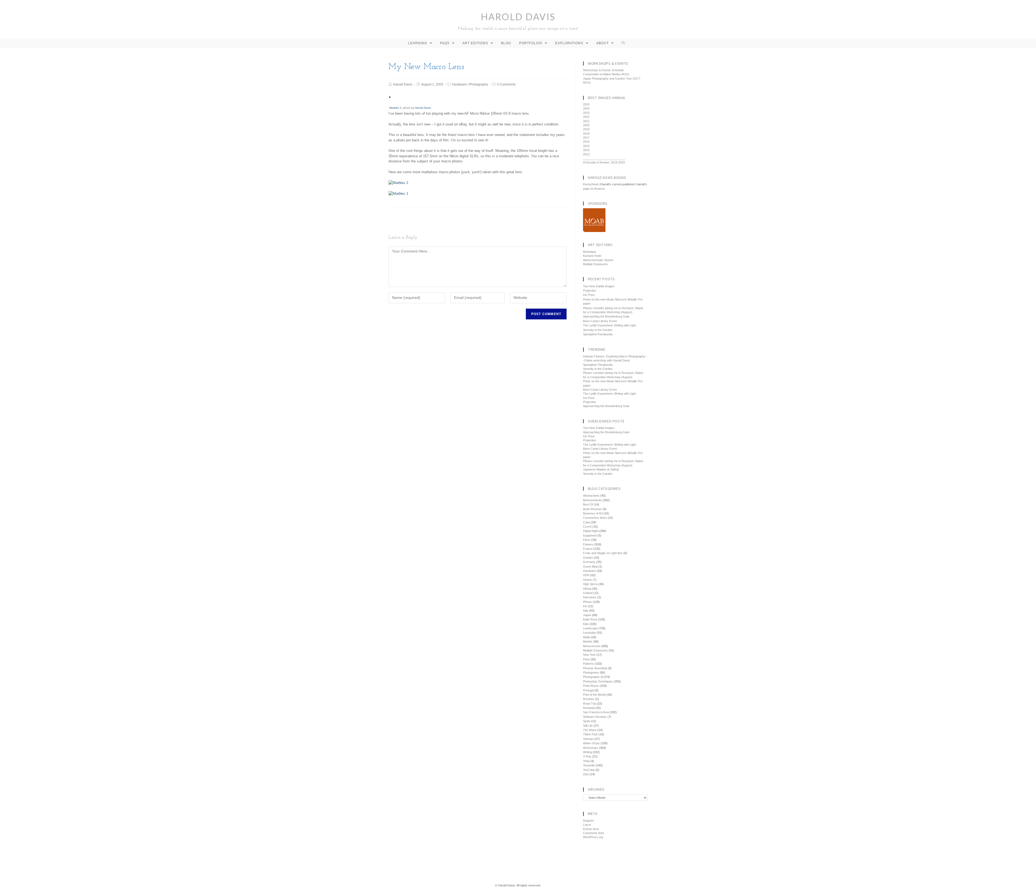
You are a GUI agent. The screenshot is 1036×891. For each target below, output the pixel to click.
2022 (586, 116)
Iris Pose (589, 294)
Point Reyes (591, 685)
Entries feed (591, 829)
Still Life (588, 725)
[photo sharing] (389, 97)
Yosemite (589, 765)
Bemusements (592, 500)
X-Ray (587, 756)
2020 (586, 125)
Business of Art (593, 513)
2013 (586, 154)
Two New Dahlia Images (599, 286)
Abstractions (591, 495)
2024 (586, 108)
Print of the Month (594, 694)
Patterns (588, 663)
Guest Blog (590, 566)
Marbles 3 (395, 107)
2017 (586, 137)
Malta (586, 637)
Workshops (590, 747)
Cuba (586, 522)
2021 (586, 121)
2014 (586, 150)
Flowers (588, 544)
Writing (587, 752)
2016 (586, 141)
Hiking (587, 588)
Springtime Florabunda (597, 334)
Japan (587, 615)
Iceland (587, 593)
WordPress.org (593, 837)
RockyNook (591, 184)
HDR (586, 575)
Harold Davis (518, 20)
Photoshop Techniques (598, 681)
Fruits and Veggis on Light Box (603, 553)
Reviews (588, 699)
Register (588, 820)
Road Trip (589, 703)
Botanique (589, 251)
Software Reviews (595, 716)
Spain (586, 721)
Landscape (590, 628)
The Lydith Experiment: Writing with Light (609, 325)
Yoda (586, 761)
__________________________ (604, 158)
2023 (586, 112)
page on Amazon (594, 188)
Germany (589, 562)
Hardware (459, 84)
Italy (585, 610)
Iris (585, 606)
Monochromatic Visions (598, 260)
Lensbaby (589, 632)
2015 (586, 146)
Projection (589, 290)
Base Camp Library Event (600, 321)
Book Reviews (592, 509)
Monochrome (591, 646)
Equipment (590, 535)
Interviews (590, 597)
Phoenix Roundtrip (595, 668)
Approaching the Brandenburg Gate (606, 316)
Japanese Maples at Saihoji (601, 469)
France (587, 548)
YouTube (589, 769)
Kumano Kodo (592, 255)
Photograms (591, 672)
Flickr (586, 539)
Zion (586, 774)
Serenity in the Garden (597, 330)
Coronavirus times (595, 517)
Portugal (588, 690)
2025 (586, 104)
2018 (586, 133)
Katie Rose (590, 619)
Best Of (588, 504)
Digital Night (590, 530)
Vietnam (588, 738)
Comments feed (593, 833)
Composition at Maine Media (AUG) (606, 74)
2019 (586, 129)
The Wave (590, 730)
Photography (478, 84)
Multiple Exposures (595, 264)
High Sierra (590, 584)
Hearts (587, 579)
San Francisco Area (596, 712)
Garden (588, 557)
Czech (587, 526)
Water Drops (591, 743)
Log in (587, 824)
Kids (586, 624)
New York (589, 654)
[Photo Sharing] (398, 182)
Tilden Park (590, 734)
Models (587, 641)
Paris (586, 659)
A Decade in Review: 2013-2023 (604, 162)
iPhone (587, 601)
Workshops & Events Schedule (603, 70)
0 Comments (506, 84)
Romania (589, 707)
